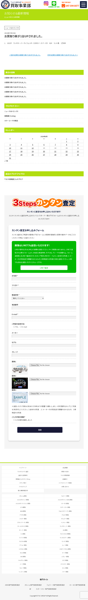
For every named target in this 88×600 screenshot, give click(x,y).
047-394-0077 (72, 5)
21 (55, 151)
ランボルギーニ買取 (65, 537)
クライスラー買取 (65, 564)
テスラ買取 (65, 560)
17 (10, 151)
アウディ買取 (22, 515)
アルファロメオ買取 (65, 534)
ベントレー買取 (65, 522)
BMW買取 (23, 511)
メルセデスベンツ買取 (23, 500)
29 (66, 154)
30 (78, 154)
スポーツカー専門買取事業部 (46, 589)
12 (33, 148)
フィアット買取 (23, 537)
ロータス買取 (65, 503)
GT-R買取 (23, 507)
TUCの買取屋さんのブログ (13, 179)
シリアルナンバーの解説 (65, 483)
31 (10, 158)
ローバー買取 (23, 530)
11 (21, 148)
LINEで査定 (44, 268)
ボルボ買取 (23, 553)
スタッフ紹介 (22, 483)
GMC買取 (23, 556)
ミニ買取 (23, 534)
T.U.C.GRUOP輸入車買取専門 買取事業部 (16, 4)
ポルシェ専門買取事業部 (33, 585)
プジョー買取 (22, 545)
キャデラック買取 (22, 560)
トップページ (22, 468)
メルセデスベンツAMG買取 (65, 500)
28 (55, 154)
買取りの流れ (65, 471)
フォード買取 (22, 568)
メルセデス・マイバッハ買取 (23, 503)
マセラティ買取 (23, 541)
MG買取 (65, 530)
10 (10, 148)
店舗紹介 (65, 479)
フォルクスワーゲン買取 (65, 511)
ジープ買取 (23, 564)
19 (33, 151)
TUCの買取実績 (65, 475)
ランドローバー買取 (65, 526)
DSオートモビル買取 (65, 549)
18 (21, 151)
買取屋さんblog (10, 116)
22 (66, 151)
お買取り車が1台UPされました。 (15, 78)
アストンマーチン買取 (23, 522)
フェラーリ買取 (65, 496)
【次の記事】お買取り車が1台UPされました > (62, 55)
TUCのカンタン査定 (22, 471)
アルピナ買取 (65, 515)
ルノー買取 (65, 545)
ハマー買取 (65, 572)
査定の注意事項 (22, 475)
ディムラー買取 (65, 519)
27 (44, 154)
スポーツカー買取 (65, 507)
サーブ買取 (65, 553)
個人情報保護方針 (23, 490)
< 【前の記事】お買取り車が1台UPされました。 (25, 55)
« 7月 (6, 161)
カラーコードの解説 (11, 120)
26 (33, 154)
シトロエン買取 (23, 549)
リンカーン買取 (23, 572)
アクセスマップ (23, 486)
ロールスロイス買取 (23, 526)
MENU (83, 4)
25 (21, 154)
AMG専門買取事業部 (12, 585)
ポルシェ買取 (22, 496)
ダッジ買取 (65, 568)
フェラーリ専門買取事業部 (56, 585)
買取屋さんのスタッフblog (23, 479)
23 (78, 151)
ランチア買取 (65, 541)
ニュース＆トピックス (11, 111)
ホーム (6, 17)
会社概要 (65, 468)
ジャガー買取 (22, 519)
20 (44, 151)
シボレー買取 (65, 556)
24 (10, 154)
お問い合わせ (65, 486)
